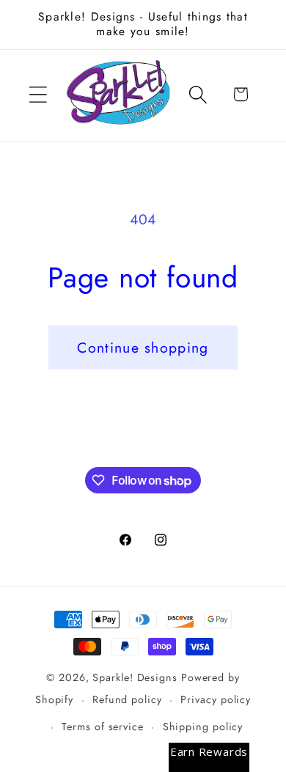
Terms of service (103, 726)
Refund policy (127, 699)
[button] (38, 94)
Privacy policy (215, 699)
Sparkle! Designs (134, 677)
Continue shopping (142, 347)
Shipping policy (203, 726)
